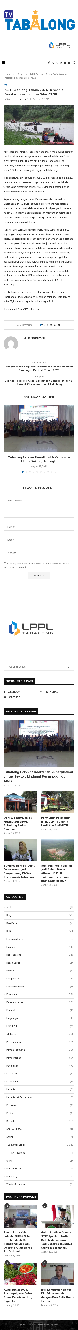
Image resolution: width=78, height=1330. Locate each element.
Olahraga (40, 1034)
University (40, 1176)
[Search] (74, 62)
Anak (40, 907)
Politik (40, 1113)
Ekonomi (40, 947)
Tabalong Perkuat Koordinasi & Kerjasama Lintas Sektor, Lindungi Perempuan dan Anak (38, 776)
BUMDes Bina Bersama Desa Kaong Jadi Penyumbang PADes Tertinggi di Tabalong (19, 871)
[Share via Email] (59, 325)
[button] (7, 439)
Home (7, 74)
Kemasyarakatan (40, 986)
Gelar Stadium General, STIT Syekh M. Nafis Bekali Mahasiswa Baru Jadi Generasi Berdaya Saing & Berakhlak (57, 1240)
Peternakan (40, 1105)
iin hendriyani (21, 99)
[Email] (69, 62)
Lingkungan (40, 1018)
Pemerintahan (40, 1057)
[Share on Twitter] (51, 325)
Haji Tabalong (40, 954)
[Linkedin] (65, 62)
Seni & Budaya (40, 1128)
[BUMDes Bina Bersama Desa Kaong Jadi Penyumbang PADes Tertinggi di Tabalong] (20, 850)
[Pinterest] (61, 62)
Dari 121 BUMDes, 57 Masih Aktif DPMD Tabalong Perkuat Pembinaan (18, 823)
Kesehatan (40, 994)
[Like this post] (43, 325)
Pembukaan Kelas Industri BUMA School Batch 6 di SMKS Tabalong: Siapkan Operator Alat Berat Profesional (18, 1242)
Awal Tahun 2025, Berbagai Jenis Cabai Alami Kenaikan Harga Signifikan (19, 1295)
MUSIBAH (40, 1026)
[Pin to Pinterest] (55, 325)
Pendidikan (40, 1065)
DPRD (40, 931)
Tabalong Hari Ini (40, 1144)
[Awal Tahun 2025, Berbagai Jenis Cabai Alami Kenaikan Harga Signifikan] (20, 1274)
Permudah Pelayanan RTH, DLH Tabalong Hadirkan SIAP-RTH (55, 821)
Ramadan (40, 1121)
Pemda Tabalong (40, 1049)
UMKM (40, 1160)
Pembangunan (40, 1042)
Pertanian (40, 1089)
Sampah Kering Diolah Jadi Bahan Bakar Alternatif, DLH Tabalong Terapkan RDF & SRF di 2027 (56, 873)
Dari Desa (40, 923)
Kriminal (40, 1010)
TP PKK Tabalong (40, 1152)
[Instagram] (57, 62)
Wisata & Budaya (40, 1184)
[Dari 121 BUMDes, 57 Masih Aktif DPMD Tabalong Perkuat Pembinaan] (20, 802)
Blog (20, 74)
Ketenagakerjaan (40, 1002)
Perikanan (40, 1073)
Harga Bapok (40, 962)
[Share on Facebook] (47, 325)
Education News (40, 939)
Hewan (40, 970)
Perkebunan (40, 1081)
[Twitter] (52, 62)
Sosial (40, 1136)
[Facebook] (49, 62)
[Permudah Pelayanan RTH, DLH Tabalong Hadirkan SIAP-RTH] (57, 802)
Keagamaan (40, 978)
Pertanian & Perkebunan (40, 1097)
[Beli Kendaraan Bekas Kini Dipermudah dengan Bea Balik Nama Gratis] (57, 1274)
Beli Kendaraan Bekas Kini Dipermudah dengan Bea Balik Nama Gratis (57, 1295)
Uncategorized (40, 1168)
